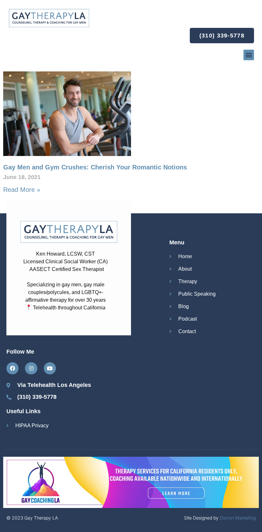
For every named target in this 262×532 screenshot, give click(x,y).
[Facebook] (12, 368)
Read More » (21, 189)
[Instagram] (31, 368)
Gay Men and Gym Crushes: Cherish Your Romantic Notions (95, 167)
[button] (248, 55)
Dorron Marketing (238, 517)
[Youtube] (50, 368)
